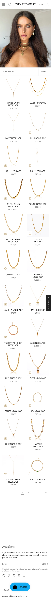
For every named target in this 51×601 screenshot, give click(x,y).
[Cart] (47, 4)
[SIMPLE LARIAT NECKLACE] (13, 89)
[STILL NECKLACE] (13, 157)
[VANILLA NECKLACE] (13, 296)
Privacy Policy (43, 569)
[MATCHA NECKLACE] (38, 430)
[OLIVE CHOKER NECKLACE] (13, 225)
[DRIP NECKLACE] (38, 157)
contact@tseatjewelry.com (14, 596)
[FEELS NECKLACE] (13, 364)
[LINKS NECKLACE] (13, 430)
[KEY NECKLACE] (38, 397)
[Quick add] (29, 96)
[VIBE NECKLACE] (38, 466)
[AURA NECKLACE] (38, 124)
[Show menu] (4, 4)
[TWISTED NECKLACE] (38, 225)
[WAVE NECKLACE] (13, 124)
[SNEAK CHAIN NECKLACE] (13, 190)
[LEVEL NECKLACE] (38, 89)
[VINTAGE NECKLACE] (38, 261)
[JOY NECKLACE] (13, 261)
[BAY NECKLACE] (38, 296)
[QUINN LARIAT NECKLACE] (13, 466)
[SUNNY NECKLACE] (38, 190)
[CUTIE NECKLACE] (38, 364)
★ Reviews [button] (49, 303)
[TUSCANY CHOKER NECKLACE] (13, 329)
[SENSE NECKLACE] (13, 397)
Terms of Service (11, 571)
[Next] (39, 492)
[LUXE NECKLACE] (38, 329)
